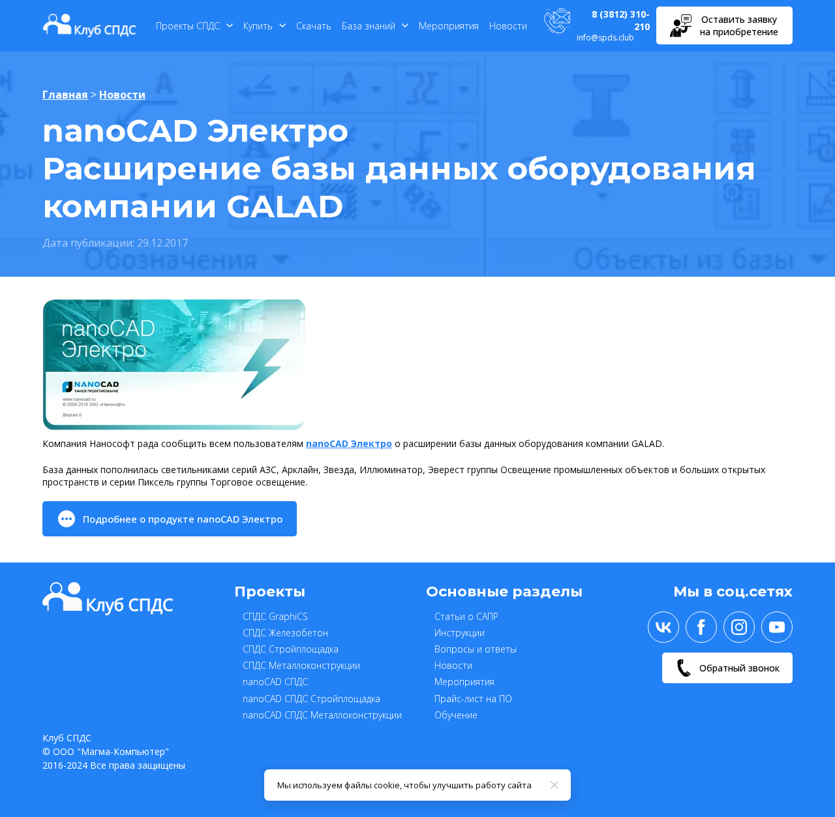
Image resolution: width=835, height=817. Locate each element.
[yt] (777, 627)
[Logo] (89, 25)
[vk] (663, 627)
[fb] (701, 627)
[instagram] (739, 627)
